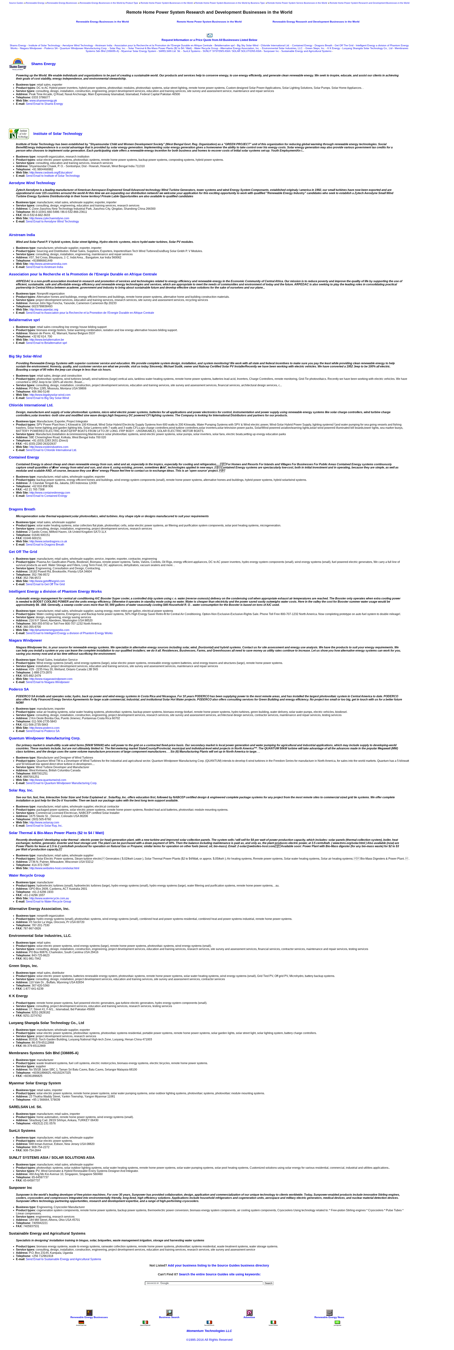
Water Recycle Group (206, 48)
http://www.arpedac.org (43, 309)
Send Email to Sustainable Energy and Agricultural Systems (63, 1259)
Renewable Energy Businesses (62, 3)
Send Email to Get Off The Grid (45, 584)
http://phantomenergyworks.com (49, 629)
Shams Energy (18, 45)
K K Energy (333, 48)
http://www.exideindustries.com (48, 446)
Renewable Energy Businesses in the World (102, 21)
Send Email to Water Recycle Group (48, 901)
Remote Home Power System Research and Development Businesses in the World (369, 3)
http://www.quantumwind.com (47, 779)
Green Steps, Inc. (315, 48)
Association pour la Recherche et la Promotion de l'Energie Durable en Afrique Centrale (163, 45)
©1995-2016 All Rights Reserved (209, 1339)
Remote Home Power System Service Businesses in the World (297, 3)
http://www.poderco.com (44, 727)
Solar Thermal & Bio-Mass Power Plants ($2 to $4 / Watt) (160, 48)
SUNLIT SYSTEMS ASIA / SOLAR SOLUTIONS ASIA (232, 51)
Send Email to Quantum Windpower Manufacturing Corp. (61, 783)
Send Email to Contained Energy (46, 495)
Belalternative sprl (225, 45)
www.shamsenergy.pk (43, 100)
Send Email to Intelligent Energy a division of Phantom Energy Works (69, 633)
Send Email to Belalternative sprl (46, 342)
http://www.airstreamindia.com (48, 263)
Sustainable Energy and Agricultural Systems (306, 51)
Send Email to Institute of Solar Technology (53, 175)
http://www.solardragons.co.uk (48, 541)
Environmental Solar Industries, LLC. (282, 48)
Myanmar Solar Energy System (138, 51)
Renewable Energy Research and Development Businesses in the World (316, 21)
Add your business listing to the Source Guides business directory (218, 1265)
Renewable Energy (35, 3)
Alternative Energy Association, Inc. (240, 48)
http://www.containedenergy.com (49, 492)
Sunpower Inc (271, 51)
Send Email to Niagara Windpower (48, 682)
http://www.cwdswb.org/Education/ (50, 172)
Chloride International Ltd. (275, 45)
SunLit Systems (191, 51)
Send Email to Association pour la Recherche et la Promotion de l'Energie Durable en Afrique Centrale (90, 312)
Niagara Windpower (31, 48)
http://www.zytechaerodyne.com (49, 218)
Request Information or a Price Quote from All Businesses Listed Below (209, 39)
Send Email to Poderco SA (43, 731)
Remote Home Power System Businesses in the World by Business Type (230, 3)
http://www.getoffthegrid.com (47, 581)
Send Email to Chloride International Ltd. (51, 450)
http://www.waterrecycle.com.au (49, 898)
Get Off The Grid (344, 45)
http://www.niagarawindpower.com (50, 678)
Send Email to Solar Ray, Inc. (44, 825)
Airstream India (103, 45)
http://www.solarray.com (44, 822)
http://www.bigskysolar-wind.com (49, 394)
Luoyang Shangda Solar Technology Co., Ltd (367, 48)
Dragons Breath (323, 45)
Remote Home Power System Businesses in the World (167, 3)
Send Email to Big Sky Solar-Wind (47, 397)
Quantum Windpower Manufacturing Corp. (83, 48)
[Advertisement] (73, 116)
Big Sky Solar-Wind (247, 45)
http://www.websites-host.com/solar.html (54, 868)
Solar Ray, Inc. (118, 48)
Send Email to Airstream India (44, 267)
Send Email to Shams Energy (44, 103)
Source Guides (16, 3)
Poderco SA (50, 48)
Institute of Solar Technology (44, 45)
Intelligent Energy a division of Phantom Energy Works (55, 591)
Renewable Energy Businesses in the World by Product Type (109, 3)
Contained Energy (302, 45)
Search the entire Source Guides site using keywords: (220, 1274)
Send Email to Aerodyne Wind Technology (52, 221)
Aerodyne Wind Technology (77, 45)
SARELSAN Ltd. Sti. (170, 51)
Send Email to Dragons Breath (45, 544)
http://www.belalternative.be (46, 339)
